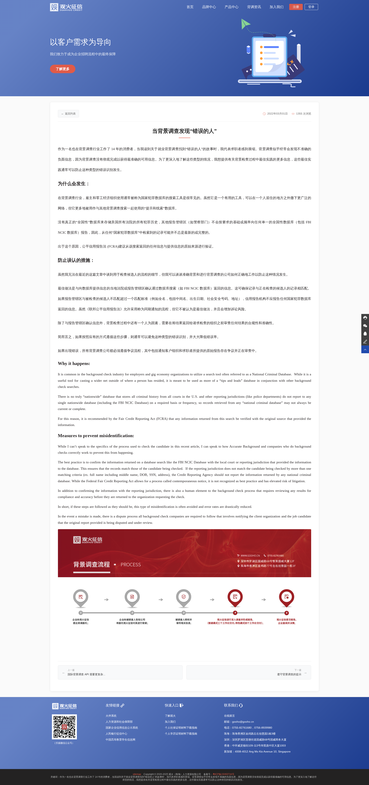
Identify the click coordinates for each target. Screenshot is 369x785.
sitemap (137, 774)
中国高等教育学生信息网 (120, 739)
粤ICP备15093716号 (223, 774)
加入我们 (170, 721)
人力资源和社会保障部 (119, 721)
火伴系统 (111, 715)
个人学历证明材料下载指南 (181, 733)
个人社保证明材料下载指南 (181, 727)
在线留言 (229, 715)
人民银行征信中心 (116, 733)
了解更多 (63, 69)
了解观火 (170, 715)
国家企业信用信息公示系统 (122, 727)
